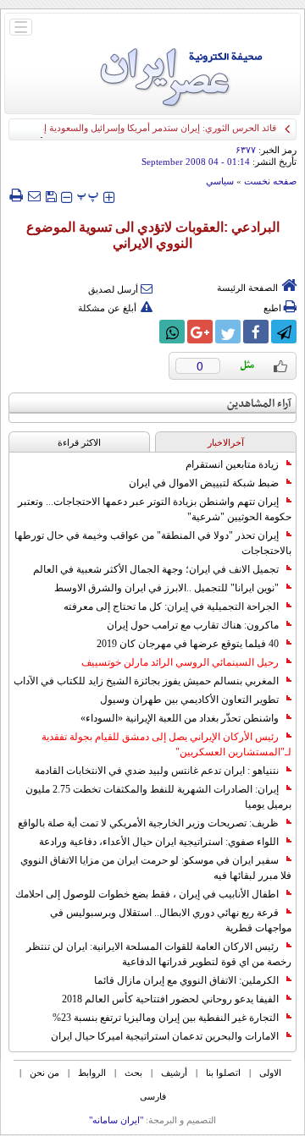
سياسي (220, 181)
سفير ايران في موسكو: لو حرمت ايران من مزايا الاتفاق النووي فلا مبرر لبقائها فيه (155, 867)
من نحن (44, 1072)
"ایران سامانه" (116, 1120)
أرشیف (174, 1072)
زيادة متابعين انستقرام (232, 464)
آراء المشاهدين (259, 404)
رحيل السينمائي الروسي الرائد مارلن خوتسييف (180, 662)
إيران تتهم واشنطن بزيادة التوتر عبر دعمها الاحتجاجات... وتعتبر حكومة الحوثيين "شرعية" (154, 509)
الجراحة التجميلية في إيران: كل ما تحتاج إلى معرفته (171, 606)
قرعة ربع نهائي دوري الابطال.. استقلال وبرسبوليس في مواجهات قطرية (170, 920)
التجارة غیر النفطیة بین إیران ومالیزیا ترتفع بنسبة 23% (166, 1017)
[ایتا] (144, 331)
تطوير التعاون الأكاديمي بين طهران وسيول (189, 699)
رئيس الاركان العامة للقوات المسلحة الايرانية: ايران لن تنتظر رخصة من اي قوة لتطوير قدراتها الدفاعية (158, 954)
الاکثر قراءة (79, 442)
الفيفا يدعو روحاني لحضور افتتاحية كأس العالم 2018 (170, 999)
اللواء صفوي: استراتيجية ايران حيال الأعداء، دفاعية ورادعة (159, 842)
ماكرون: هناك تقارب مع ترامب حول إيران (193, 625)
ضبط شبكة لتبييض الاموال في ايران (204, 483)
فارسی (153, 1096)
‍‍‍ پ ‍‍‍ (88, 195)
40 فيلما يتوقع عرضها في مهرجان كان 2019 (188, 644)
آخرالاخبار (226, 442)
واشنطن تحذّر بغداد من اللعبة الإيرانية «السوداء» (179, 718)
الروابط (92, 1072)
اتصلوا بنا (223, 1072)
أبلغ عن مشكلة (107, 308)
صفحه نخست (270, 181)
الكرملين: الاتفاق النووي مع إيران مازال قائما (186, 980)
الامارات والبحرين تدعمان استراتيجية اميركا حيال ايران (165, 1036)
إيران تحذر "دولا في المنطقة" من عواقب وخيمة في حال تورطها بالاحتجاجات (152, 543)
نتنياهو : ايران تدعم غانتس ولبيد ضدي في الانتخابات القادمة (157, 771)
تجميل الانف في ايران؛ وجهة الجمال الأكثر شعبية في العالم (156, 569)
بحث (133, 1072)
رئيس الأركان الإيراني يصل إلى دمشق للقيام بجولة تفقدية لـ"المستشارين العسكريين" (166, 744)
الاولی (270, 1072)
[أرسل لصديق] (34, 195)
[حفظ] (51, 195)
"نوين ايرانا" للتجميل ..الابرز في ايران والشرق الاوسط (166, 588)
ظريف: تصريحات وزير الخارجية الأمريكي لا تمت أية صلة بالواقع (148, 823)
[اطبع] (15, 195)
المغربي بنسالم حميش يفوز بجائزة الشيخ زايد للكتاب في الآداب (146, 681)
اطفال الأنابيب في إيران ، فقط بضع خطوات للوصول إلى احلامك (147, 894)
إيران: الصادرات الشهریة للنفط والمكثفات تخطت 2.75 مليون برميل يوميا (158, 796)
